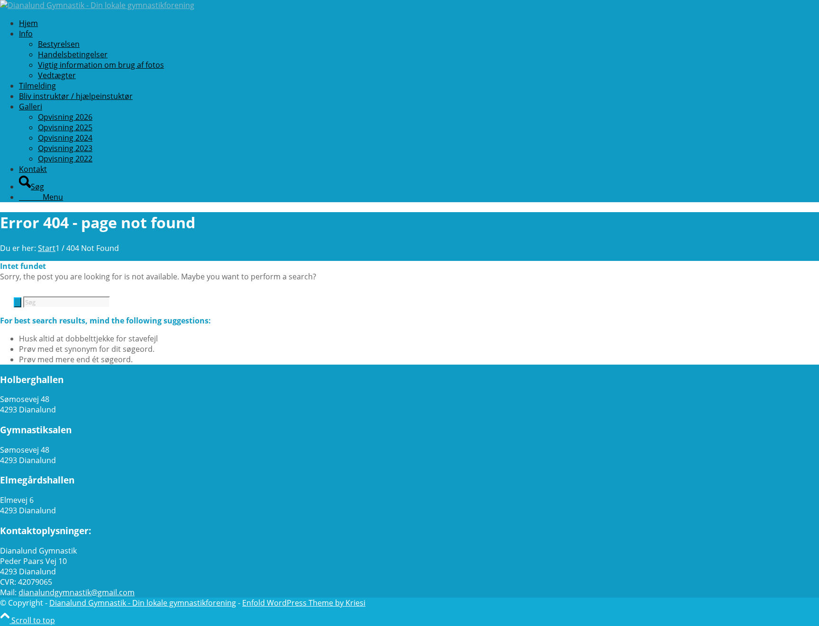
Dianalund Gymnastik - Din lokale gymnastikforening (142, 603)
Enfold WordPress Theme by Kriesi (303, 603)
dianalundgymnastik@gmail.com (76, 592)
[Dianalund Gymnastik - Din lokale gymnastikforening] (97, 5)
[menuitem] (320, 23)
